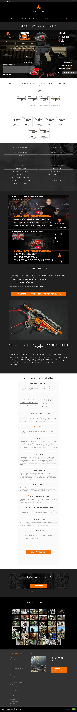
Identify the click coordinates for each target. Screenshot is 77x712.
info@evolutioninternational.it (42, 581)
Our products (12, 670)
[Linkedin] (9, 1)
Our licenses (12, 684)
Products (17, 18)
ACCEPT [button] (74, 709)
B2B (58, 18)
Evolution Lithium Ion (14, 697)
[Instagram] (5, 1)
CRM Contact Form (13, 659)
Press (37, 18)
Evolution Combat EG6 (14, 663)
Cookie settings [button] (68, 709)
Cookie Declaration (14, 701)
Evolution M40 (13, 665)
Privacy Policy (13, 703)
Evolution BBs (12, 693)
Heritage (62, 18)
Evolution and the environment (16, 682)
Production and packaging (15, 686)
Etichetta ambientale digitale (16, 661)
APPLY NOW (38, 586)
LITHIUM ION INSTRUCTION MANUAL (16, 668)
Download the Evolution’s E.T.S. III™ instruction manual (38, 294)
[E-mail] (52, 661)
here (34, 591)
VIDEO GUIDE (12, 674)
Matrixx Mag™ (12, 695)
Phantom (12, 680)
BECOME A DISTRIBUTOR (59, 670)
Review (42, 18)
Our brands (12, 678)
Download (48, 18)
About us (32, 18)
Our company (12, 676)
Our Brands (24, 18)
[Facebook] (3, 1)
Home (11, 18)
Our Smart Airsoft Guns (14, 691)
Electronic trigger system (15, 690)
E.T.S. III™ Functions (38, 552)
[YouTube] (7, 1)
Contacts (12, 688)
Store (54, 18)
